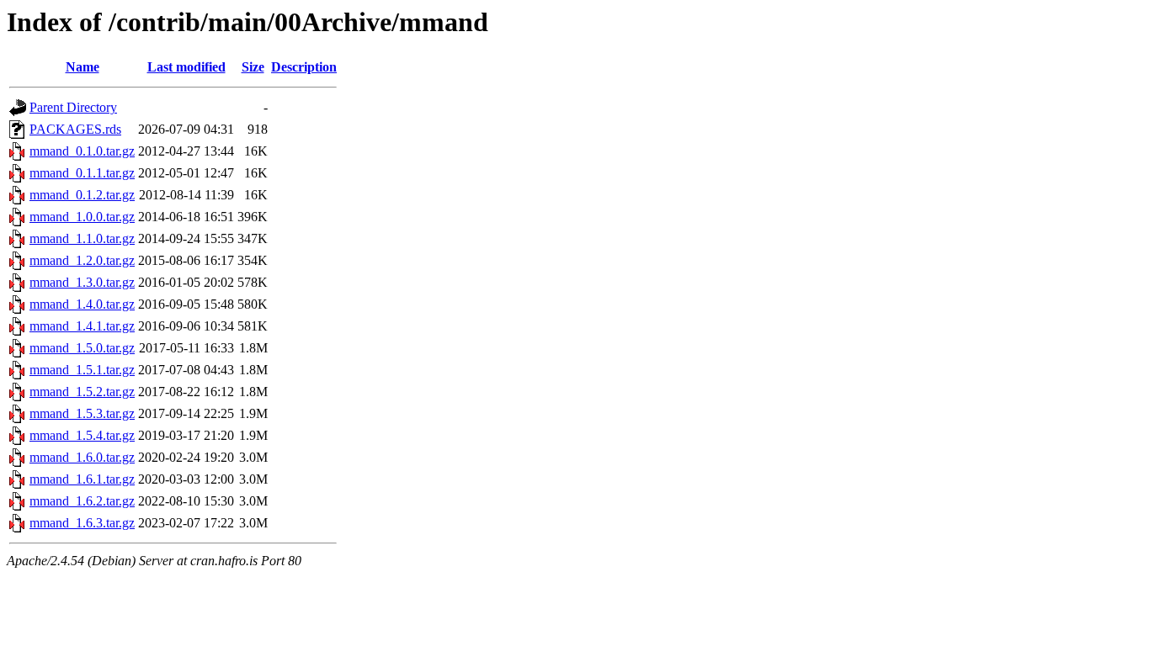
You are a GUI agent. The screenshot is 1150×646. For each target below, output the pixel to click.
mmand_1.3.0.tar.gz (82, 282)
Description (304, 67)
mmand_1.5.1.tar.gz (82, 370)
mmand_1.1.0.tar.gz (82, 238)
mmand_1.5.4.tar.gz (82, 435)
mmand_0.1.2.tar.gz (82, 195)
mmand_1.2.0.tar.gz (82, 260)
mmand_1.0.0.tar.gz (82, 216)
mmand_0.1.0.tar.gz (82, 151)
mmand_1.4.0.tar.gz (82, 304)
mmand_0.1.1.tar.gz (82, 173)
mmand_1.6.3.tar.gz (82, 523)
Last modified (186, 67)
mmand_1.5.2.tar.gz (82, 391)
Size (253, 67)
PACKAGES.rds (75, 129)
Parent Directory (73, 107)
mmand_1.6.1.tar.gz (82, 479)
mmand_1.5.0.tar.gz (82, 348)
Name (82, 67)
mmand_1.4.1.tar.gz (82, 326)
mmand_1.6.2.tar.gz (82, 501)
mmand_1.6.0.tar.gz (82, 457)
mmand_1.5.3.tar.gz (82, 413)
